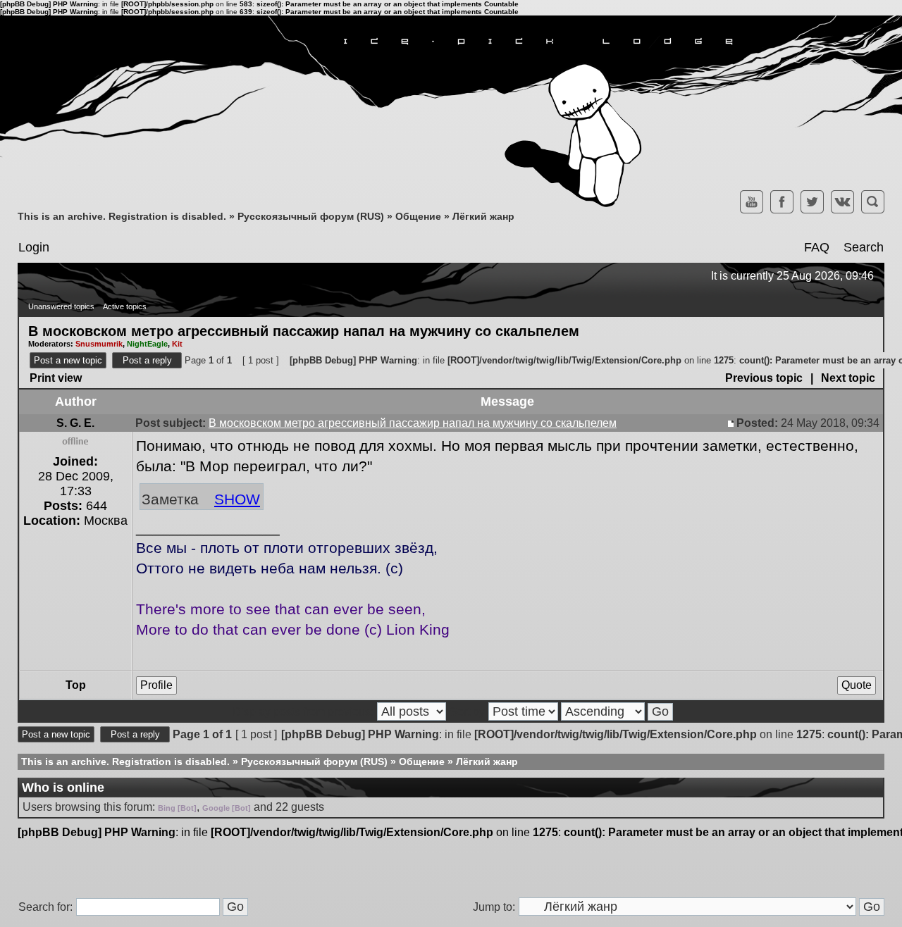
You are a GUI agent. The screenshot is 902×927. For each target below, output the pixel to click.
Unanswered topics (61, 306)
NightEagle (147, 344)
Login (33, 247)
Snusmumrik (99, 344)
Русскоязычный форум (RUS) (310, 216)
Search (864, 247)
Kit (177, 344)
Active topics (125, 306)
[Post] (732, 423)
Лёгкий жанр (483, 216)
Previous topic (764, 378)
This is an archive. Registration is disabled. (122, 216)
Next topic (848, 378)
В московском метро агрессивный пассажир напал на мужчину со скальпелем (303, 330)
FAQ (816, 247)
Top (76, 685)
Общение (418, 216)
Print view (56, 378)
